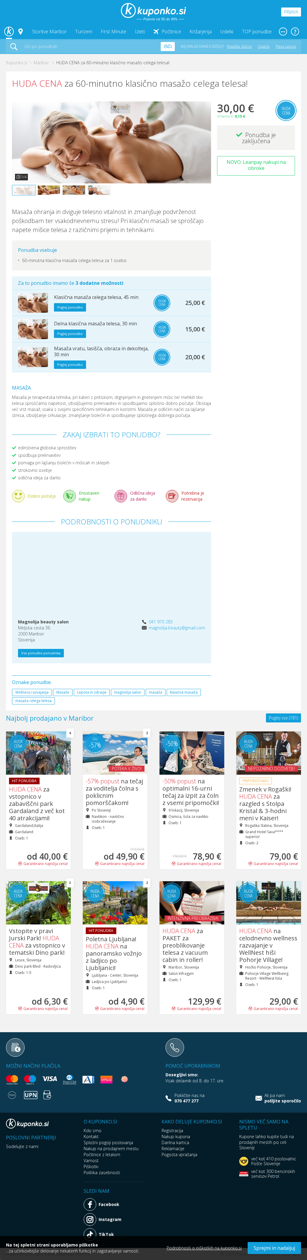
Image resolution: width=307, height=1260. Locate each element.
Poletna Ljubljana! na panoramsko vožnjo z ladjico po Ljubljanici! (114, 953)
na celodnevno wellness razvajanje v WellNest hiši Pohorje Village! (268, 945)
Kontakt (91, 1136)
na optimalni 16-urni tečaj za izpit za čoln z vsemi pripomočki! (190, 792)
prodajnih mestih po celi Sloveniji (262, 1144)
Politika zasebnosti (102, 1172)
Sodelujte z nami (22, 1146)
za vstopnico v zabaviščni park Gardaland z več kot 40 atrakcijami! (37, 803)
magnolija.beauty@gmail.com (177, 628)
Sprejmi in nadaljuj (274, 1248)
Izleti (140, 31)
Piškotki (91, 1166)
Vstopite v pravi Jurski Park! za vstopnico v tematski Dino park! (37, 942)
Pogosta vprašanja (179, 1154)
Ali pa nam (282, 1098)
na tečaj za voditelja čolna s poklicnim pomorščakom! (114, 792)
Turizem (83, 31)
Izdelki (226, 31)
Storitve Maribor (49, 31)
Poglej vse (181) (283, 718)
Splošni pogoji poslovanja (108, 1142)
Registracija (172, 1130)
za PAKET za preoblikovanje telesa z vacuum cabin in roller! (185, 945)
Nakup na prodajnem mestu (111, 1148)
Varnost (91, 1160)
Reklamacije (173, 1148)
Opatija (264, 46)
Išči (168, 46)
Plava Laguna (286, 46)
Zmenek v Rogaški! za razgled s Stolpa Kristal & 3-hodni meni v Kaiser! (265, 803)
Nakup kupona (176, 1136)
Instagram (110, 1219)
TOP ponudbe (257, 31)
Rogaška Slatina (239, 46)
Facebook (109, 1204)
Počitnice (171, 31)
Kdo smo (92, 1130)
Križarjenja (200, 31)
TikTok (106, 1234)
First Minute (113, 31)
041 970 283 (161, 622)
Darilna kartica (175, 1142)
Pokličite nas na (189, 1098)
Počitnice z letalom (102, 1154)
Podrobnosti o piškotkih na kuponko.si (204, 1248)
